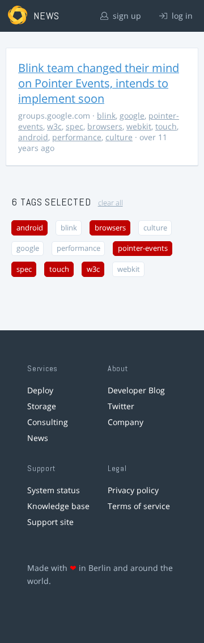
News (37, 437)
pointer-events (143, 248)
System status (53, 490)
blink (106, 115)
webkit (138, 126)
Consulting (47, 422)
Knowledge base (58, 506)
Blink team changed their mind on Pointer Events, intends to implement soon (98, 83)
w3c (54, 126)
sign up (125, 15)
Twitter (121, 406)
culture (119, 137)
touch (166, 126)
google (132, 115)
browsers (104, 126)
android (33, 137)
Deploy (40, 390)
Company (125, 422)
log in (181, 15)
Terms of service (139, 506)
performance (76, 137)
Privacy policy (133, 490)
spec (74, 126)
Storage (41, 406)
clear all (110, 203)
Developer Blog (136, 390)
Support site (50, 521)
